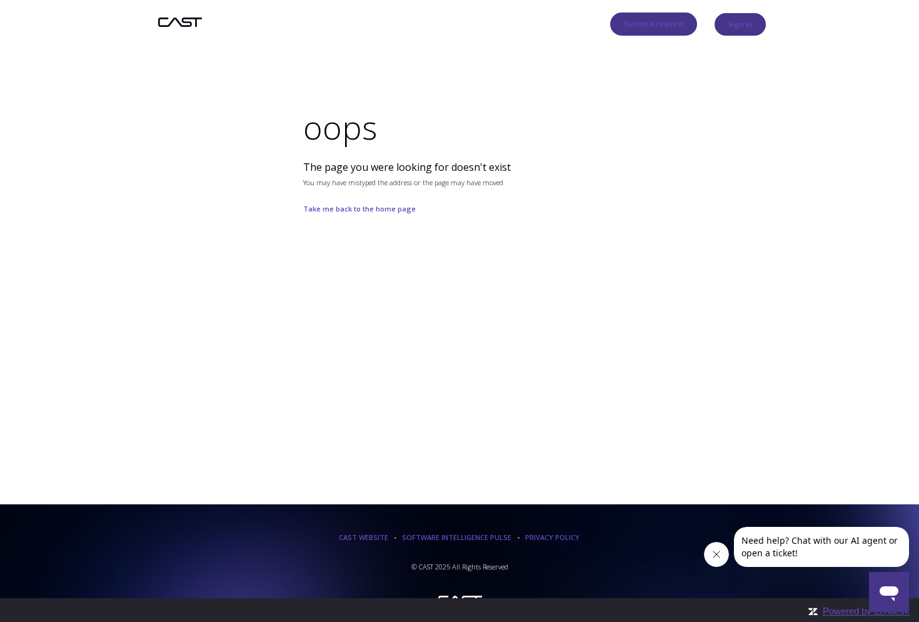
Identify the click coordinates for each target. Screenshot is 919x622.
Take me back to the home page (359, 208)
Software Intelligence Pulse (456, 537)
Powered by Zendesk (866, 611)
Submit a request (653, 23)
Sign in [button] (740, 24)
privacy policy (552, 537)
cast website (363, 537)
